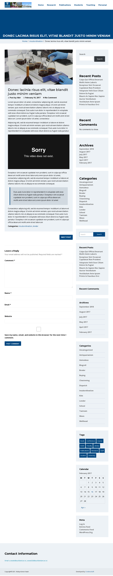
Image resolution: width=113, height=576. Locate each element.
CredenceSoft (90, 572)
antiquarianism (86, 185)
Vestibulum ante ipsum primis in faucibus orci (89, 274)
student (83, 455)
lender (35, 226)
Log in (82, 524)
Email (8, 304)
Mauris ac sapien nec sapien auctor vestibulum (92, 269)
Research (51, 5)
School (82, 212)
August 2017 (84, 152)
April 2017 (83, 160)
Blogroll (82, 190)
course (99, 441)
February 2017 (85, 163)
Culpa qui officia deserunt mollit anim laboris (91, 252)
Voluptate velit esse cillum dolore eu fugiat (91, 263)
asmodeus (84, 187)
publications (84, 451)
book (82, 441)
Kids (81, 207)
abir (19, 97)
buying (82, 196)
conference (91, 441)
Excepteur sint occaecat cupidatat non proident (90, 258)
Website (8, 316)
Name (8, 293)
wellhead (83, 221)
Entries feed (84, 527)
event (82, 446)
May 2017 (83, 157)
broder (82, 193)
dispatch (83, 201)
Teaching (90, 5)
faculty (89, 446)
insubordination (36, 41)
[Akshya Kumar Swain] (18, 5)
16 (92, 492)
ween (81, 218)
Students (78, 5)
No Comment (51, 97)
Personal (102, 5)
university (91, 455)
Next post (66, 237)
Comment (10, 260)
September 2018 (86, 149)
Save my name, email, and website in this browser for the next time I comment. (35, 336)
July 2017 (83, 154)
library (96, 446)
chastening (84, 198)
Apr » (83, 507)
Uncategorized (86, 182)
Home (41, 5)
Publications (65, 5)
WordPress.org (86, 532)
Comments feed (86, 529)
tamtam (83, 215)
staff (102, 451)
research (94, 451)
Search (82, 54)
